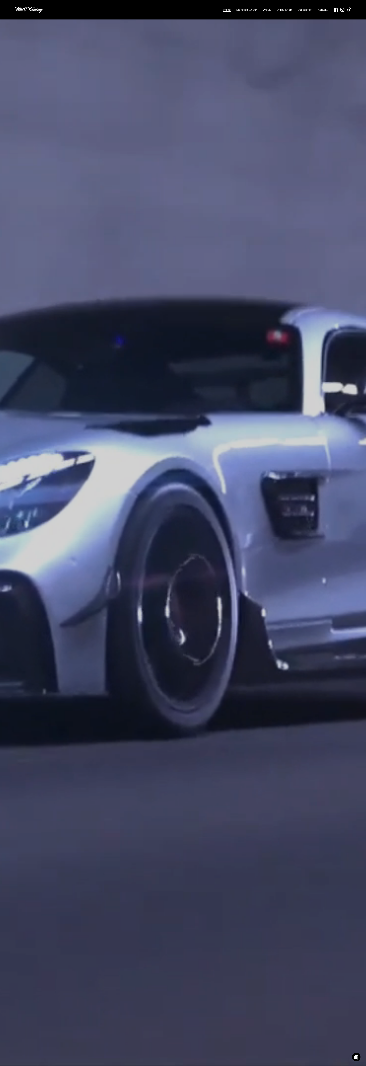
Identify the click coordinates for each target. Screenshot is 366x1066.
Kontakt (323, 9)
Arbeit (267, 9)
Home (227, 9)
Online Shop (284, 9)
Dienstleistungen (247, 9)
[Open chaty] (356, 1057)
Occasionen (305, 9)
